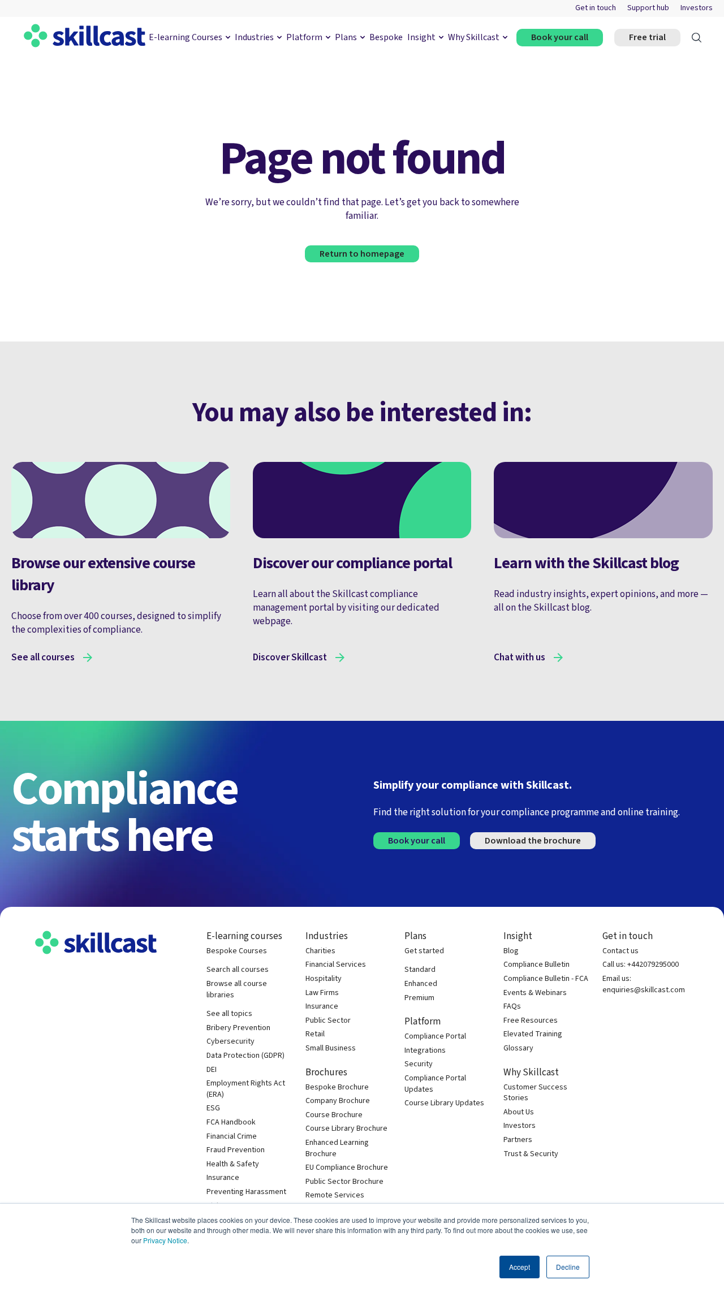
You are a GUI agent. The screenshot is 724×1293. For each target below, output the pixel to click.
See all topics (229, 1014)
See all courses (43, 657)
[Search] (696, 37)
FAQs (512, 1006)
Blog (511, 951)
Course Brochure (334, 1115)
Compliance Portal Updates (435, 1084)
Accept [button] (519, 1267)
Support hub (648, 8)
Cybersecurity (230, 1041)
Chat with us (519, 657)
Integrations (425, 1050)
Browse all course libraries (236, 990)
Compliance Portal (435, 1036)
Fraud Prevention (235, 1150)
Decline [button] (568, 1267)
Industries (254, 37)
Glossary (518, 1048)
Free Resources (530, 1020)
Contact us (620, 951)
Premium (419, 998)
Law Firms (322, 993)
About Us (518, 1112)
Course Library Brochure (346, 1128)
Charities (320, 951)
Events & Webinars (535, 993)
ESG (213, 1108)
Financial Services (335, 964)
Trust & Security (530, 1154)
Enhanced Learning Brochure (337, 1149)
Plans (346, 37)
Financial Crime (231, 1136)
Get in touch (595, 8)
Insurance (222, 1178)
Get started (424, 951)
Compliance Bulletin (536, 964)
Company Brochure (337, 1101)
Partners (517, 1140)
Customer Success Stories (535, 1093)
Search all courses (237, 970)
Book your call (559, 37)
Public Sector (328, 1020)
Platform (304, 37)
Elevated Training (532, 1034)
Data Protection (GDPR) (245, 1055)
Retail (315, 1034)
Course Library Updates (444, 1103)
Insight (421, 37)
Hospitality (323, 979)
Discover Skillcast (290, 657)
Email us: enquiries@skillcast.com (643, 985)
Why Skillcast (473, 37)
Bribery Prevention (238, 1028)
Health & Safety (232, 1164)
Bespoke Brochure (337, 1087)
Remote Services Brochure (334, 1201)
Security (418, 1064)
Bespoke (386, 37)
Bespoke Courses (236, 951)
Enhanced (420, 984)
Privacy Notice (165, 1240)
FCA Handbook (231, 1122)
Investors (696, 8)
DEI (211, 1070)
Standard (420, 970)
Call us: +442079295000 (640, 964)
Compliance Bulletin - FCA (545, 979)
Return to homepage (362, 254)
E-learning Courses (185, 37)
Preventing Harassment (246, 1192)
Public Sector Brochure (344, 1182)
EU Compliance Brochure (346, 1167)
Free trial (647, 37)
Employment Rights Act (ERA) (245, 1089)
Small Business (330, 1048)
